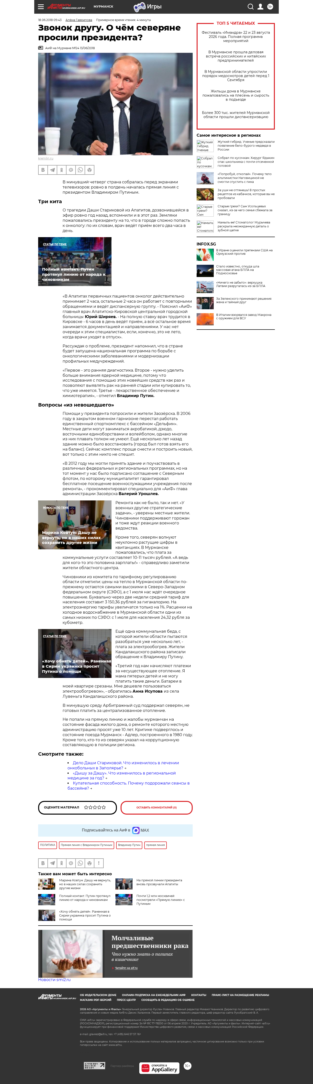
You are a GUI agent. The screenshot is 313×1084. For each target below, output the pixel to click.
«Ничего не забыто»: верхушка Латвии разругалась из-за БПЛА (240, 284)
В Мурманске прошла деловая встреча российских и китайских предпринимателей (236, 56)
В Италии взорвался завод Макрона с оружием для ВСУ (243, 316)
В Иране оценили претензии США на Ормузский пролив (244, 252)
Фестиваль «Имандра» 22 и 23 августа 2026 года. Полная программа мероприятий (236, 37)
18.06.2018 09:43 (50, 20)
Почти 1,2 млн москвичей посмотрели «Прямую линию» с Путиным (160, 900)
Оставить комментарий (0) (156, 807)
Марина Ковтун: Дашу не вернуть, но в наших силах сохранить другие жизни (85, 884)
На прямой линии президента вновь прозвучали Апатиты (159, 882)
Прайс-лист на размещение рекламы (240, 995)
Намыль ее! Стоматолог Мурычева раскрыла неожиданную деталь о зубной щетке (244, 226)
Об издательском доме (98, 995)
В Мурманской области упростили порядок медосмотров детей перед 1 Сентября (235, 76)
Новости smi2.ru (54, 979)
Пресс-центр (126, 1000)
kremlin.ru (45, 158)
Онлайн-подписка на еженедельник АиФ (154, 995)
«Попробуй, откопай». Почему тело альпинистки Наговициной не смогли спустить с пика (245, 178)
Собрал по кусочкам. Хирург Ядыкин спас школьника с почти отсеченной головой (246, 161)
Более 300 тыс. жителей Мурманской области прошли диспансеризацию (236, 115)
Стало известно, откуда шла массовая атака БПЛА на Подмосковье (237, 270)
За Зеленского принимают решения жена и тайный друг (243, 300)
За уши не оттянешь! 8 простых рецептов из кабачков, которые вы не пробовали (246, 194)
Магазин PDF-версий (95, 1000)
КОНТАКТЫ (198, 995)
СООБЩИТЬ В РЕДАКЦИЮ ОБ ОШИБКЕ (168, 1000)
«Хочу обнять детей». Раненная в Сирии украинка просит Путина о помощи (85, 915)
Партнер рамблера (122, 1065)
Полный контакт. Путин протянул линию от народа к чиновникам (85, 898)
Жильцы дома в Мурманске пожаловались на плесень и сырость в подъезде (235, 95)
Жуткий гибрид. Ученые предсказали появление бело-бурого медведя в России (246, 145)
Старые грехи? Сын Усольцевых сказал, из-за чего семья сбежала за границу (245, 210)
